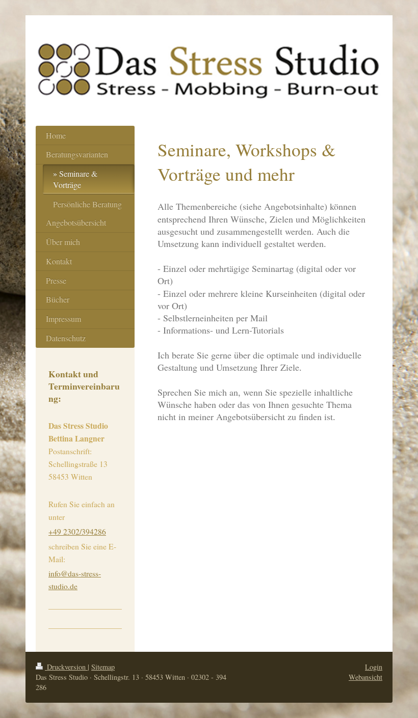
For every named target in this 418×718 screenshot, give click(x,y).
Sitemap (103, 667)
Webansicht (365, 677)
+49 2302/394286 (77, 532)
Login (373, 667)
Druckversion (66, 667)
